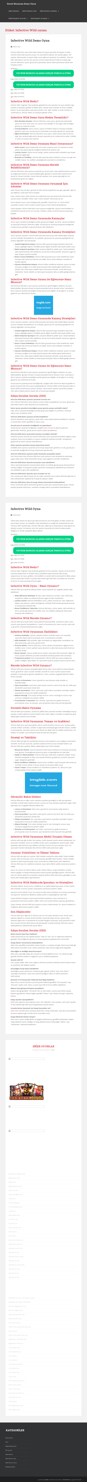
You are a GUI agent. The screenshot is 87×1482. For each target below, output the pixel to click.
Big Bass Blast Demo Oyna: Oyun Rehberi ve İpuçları (22, 1298)
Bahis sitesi (14, 1011)
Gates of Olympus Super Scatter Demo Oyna (20, 1327)
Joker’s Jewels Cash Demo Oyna (16, 1393)
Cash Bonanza (12, 1198)
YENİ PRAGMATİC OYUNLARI (39, 18)
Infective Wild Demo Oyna (30, 40)
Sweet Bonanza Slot (13, 1273)
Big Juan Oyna (12, 1182)
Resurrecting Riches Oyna (15, 1318)
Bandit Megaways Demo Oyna (16, 1405)
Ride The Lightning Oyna (15, 1385)
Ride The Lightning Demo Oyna (16, 1380)
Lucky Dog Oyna (13, 1356)
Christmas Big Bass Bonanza (15, 1207)
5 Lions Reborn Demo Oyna (15, 1364)
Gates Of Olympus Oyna (15, 1227)
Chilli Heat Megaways (14, 1203)
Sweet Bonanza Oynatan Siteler (17, 1265)
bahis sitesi (48, 428)
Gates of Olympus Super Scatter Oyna (18, 1335)
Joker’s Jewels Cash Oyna (15, 1397)
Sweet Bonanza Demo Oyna (21, 3)
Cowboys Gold (12, 1211)
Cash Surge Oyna (13, 1360)
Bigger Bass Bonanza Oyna (15, 1186)
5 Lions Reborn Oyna (14, 1368)
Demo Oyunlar (9, 1438)
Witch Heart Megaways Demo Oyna (17, 1306)
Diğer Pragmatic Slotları (16, 18)
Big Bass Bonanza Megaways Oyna (17, 1174)
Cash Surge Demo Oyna (14, 1351)
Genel (6, 1442)
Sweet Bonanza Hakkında (48, 11)
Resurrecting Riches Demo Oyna (17, 1314)
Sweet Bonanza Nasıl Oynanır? (16, 1256)
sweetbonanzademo (10, 1467)
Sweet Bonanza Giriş (14, 1252)
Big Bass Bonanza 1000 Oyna (16, 1343)
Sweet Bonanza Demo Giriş (15, 1244)
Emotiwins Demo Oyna (14, 1389)
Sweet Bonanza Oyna (29, 11)
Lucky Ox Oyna (12, 1376)
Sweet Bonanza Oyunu (14, 1269)
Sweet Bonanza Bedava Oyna (16, 1240)
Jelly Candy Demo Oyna (14, 1323)
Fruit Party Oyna (13, 1223)
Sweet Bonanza (13, 11)
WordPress (66, 1480)
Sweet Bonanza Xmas (14, 1277)
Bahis (13, 1002)
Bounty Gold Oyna (13, 1190)
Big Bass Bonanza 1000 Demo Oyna (17, 1339)
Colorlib (46, 1480)
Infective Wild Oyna (26, 509)
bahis (19, 422)
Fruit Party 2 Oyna (13, 1219)
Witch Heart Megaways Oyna (16, 1310)
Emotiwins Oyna (13, 1401)
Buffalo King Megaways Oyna (16, 1194)
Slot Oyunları (8, 1450)
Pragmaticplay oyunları (11, 1446)
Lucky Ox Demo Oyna (14, 1372)
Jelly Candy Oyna (13, 1331)
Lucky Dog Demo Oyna (14, 1347)
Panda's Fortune (13, 1232)
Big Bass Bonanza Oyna (14, 1178)
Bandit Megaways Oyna (14, 1409)
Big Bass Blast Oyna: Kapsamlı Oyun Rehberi (20, 1302)
